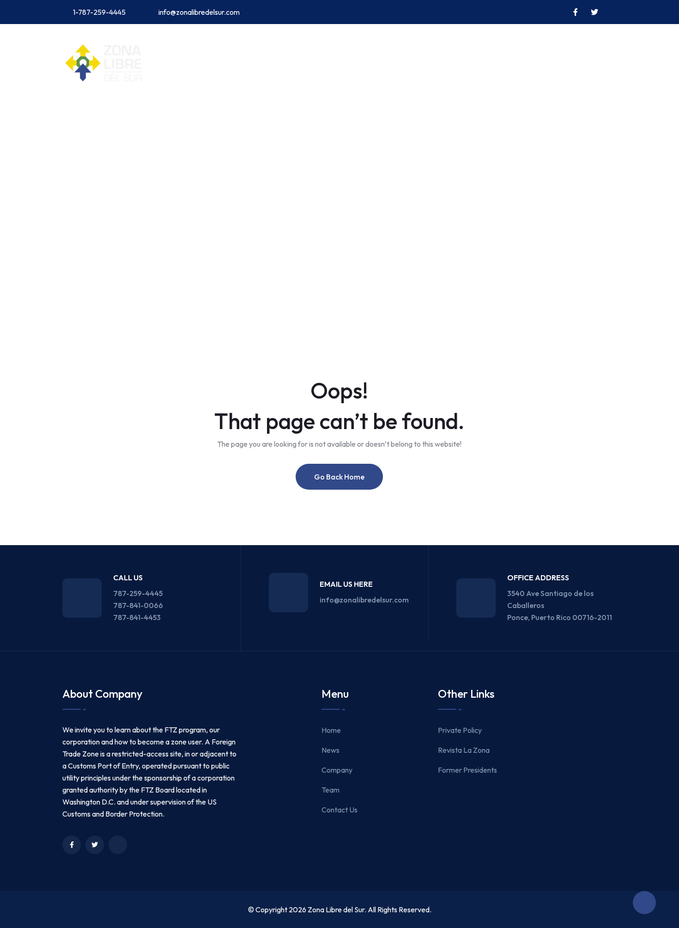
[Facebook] (71, 845)
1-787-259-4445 (99, 12)
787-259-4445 (138, 593)
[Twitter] (94, 845)
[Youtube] (118, 845)
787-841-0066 (138, 605)
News (128, 116)
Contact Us (275, 116)
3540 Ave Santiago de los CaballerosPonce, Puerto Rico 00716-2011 (559, 605)
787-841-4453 (137, 617)
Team (222, 116)
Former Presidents (467, 769)
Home (88, 116)
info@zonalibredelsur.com (199, 12)
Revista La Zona (464, 750)
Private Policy (460, 730)
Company (175, 116)
